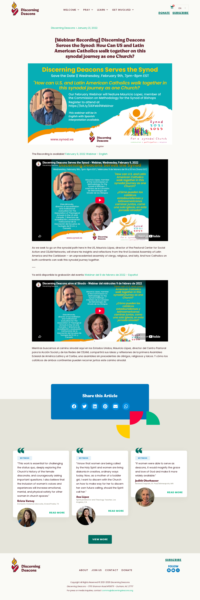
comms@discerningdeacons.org (117, 590)
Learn (101, 9)
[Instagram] (178, 570)
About (83, 570)
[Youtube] (173, 570)
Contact (111, 570)
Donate (126, 570)
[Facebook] (169, 570)
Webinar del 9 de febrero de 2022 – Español (111, 274)
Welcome (69, 9)
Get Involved (121, 9)
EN (180, 8)
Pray (86, 9)
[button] (74, 406)
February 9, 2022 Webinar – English (86, 154)
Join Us (96, 570)
